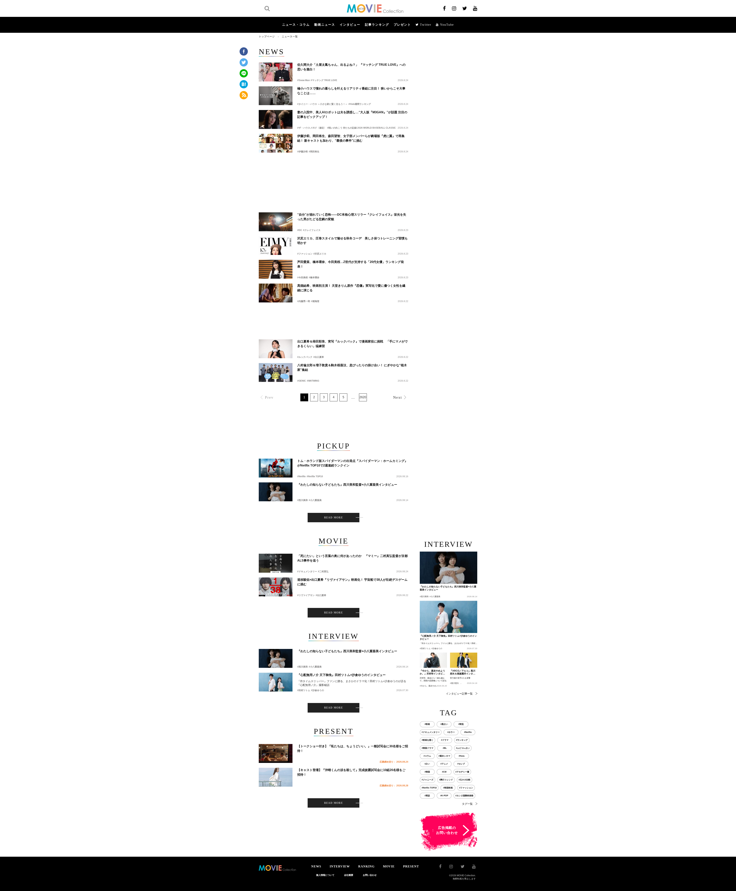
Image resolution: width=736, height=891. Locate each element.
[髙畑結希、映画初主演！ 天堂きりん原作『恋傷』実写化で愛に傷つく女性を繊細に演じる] (275, 292)
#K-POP (444, 795)
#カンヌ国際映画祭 (464, 795)
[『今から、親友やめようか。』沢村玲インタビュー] (433, 660)
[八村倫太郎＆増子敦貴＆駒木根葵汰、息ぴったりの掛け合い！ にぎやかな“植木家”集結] (275, 372)
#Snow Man (303, 80)
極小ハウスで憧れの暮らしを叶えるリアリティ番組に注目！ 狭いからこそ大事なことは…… (351, 91)
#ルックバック (304, 357)
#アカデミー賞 (462, 772)
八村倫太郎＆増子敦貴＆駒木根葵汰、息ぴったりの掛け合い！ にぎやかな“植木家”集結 (352, 367)
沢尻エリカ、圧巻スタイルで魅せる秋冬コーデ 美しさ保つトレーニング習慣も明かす (352, 241)
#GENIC (301, 381)
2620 (362, 397)
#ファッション (304, 254)
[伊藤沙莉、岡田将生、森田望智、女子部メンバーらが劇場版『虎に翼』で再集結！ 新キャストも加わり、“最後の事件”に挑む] (275, 143)
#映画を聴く (427, 740)
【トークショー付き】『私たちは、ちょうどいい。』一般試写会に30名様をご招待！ (352, 748)
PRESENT (411, 866)
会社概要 (348, 875)
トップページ (267, 36)
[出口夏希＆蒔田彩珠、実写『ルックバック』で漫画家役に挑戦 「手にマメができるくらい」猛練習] (275, 348)
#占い (427, 764)
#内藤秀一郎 (303, 301)
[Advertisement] (333, 168)
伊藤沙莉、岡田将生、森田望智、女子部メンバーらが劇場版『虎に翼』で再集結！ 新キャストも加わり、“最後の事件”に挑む (351, 138)
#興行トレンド (446, 779)
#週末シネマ (444, 756)
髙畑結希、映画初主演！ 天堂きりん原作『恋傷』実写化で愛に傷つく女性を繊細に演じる (351, 288)
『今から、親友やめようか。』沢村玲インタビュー (432, 672)
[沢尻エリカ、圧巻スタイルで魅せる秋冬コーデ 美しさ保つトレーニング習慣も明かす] (275, 245)
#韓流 (461, 724)
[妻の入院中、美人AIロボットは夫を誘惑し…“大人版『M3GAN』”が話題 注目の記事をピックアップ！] (275, 119)
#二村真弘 (323, 571)
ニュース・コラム (296, 24)
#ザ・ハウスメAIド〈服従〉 (311, 128)
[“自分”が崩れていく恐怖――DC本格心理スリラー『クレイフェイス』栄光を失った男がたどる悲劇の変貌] (275, 221)
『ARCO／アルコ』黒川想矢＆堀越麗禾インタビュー (462, 672)
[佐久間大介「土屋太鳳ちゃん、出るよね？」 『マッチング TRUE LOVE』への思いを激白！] (275, 71)
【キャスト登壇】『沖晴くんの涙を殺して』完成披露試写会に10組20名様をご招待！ (351, 772)
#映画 (427, 724)
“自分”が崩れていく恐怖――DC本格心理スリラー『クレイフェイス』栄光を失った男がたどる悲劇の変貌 (351, 217)
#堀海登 (315, 301)
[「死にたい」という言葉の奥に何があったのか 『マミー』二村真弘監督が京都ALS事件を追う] (275, 563)
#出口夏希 (318, 357)
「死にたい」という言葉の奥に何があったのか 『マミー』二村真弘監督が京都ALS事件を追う (352, 558)
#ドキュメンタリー (307, 571)
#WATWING (313, 381)
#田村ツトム (303, 690)
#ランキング (462, 740)
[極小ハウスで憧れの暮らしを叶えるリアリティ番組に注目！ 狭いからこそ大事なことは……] (275, 95)
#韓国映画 (448, 788)
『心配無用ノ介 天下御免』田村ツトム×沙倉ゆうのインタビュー (341, 675)
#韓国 (427, 772)
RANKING (366, 866)
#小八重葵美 (315, 500)
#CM (444, 772)
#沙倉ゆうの (317, 690)
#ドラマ (445, 740)
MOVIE (389, 866)
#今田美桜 (302, 277)
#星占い (444, 724)
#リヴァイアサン (306, 595)
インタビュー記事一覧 (459, 693)
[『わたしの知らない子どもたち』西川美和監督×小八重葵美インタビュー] (275, 491)
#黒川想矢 (454, 683)
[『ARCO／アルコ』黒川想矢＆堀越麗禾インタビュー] (463, 660)
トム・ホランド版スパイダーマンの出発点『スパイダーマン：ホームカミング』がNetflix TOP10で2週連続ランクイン (352, 463)
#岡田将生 (314, 151)
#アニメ (444, 764)
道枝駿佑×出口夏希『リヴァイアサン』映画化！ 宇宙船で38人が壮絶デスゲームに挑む (352, 582)
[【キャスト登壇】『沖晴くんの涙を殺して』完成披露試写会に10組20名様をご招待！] (275, 777)
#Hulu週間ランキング (359, 104)
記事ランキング (377, 24)
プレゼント (402, 24)
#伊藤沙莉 (302, 151)
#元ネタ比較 (464, 779)
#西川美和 (302, 500)
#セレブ (461, 764)
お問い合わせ (370, 875)
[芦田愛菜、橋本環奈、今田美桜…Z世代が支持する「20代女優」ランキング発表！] (275, 269)
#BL (445, 748)
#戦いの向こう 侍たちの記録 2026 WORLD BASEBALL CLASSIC (361, 128)
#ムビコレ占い (463, 748)
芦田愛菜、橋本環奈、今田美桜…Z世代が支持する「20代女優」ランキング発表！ (350, 264)
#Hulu (462, 756)
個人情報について (325, 875)
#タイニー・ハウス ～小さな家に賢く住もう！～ (322, 104)
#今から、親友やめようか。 (432, 686)
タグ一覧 (467, 803)
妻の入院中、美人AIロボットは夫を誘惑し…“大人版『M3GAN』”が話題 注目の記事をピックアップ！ (352, 114)
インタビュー (350, 24)
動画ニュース (324, 24)
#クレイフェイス (311, 230)
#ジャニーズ (427, 779)
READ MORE (333, 517)
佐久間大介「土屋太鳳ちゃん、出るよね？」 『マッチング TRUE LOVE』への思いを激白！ (351, 67)
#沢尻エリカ (319, 254)
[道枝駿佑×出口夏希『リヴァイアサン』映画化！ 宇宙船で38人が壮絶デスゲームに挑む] (275, 586)
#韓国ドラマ (427, 748)
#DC (299, 230)
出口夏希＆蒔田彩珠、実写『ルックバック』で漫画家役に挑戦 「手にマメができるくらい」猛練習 (352, 344)
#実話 (427, 795)
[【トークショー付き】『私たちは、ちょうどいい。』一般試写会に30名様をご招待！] (275, 753)
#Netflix (301, 476)
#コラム (427, 756)
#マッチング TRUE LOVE (324, 80)
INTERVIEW (340, 866)
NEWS (316, 866)
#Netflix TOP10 (315, 476)
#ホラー (451, 732)
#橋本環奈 (314, 277)
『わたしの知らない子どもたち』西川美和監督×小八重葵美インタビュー (347, 484)
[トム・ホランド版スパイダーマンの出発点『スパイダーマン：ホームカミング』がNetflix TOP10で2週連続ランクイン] (275, 468)
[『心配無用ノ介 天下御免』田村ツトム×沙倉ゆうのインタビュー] (275, 682)
